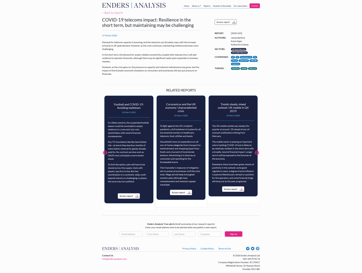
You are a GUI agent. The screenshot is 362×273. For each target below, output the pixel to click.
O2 (255, 57)
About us (195, 6)
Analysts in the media (222, 6)
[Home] (134, 5)
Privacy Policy (189, 248)
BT (233, 57)
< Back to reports (112, 12)
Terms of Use (224, 248)
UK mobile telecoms (239, 53)
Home (186, 6)
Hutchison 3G (246, 57)
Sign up (233, 234)
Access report (223, 22)
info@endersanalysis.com (114, 258)
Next (257, 153)
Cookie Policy (207, 248)
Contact (254, 6)
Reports (207, 6)
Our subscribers (240, 6)
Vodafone (235, 64)
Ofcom (234, 60)
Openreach (244, 60)
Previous (105, 153)
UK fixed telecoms (238, 49)
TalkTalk (254, 60)
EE (237, 57)
